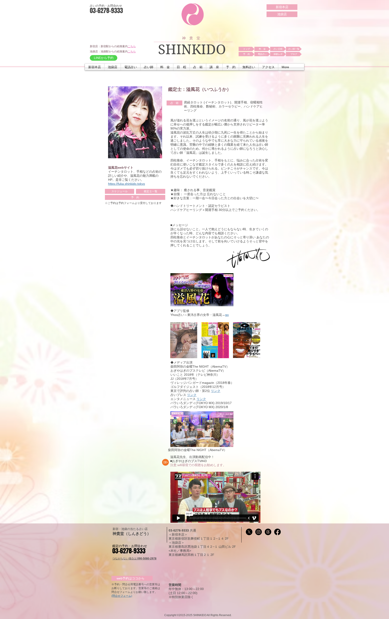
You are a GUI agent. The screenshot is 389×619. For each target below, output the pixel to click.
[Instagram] (258, 532)
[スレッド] (268, 532)
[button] (130, 67)
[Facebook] (277, 532)
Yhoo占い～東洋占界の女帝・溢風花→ (197, 315)
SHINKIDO (192, 50)
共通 (193, 530)
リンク (215, 391)
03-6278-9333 (179, 530)
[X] (249, 532)
